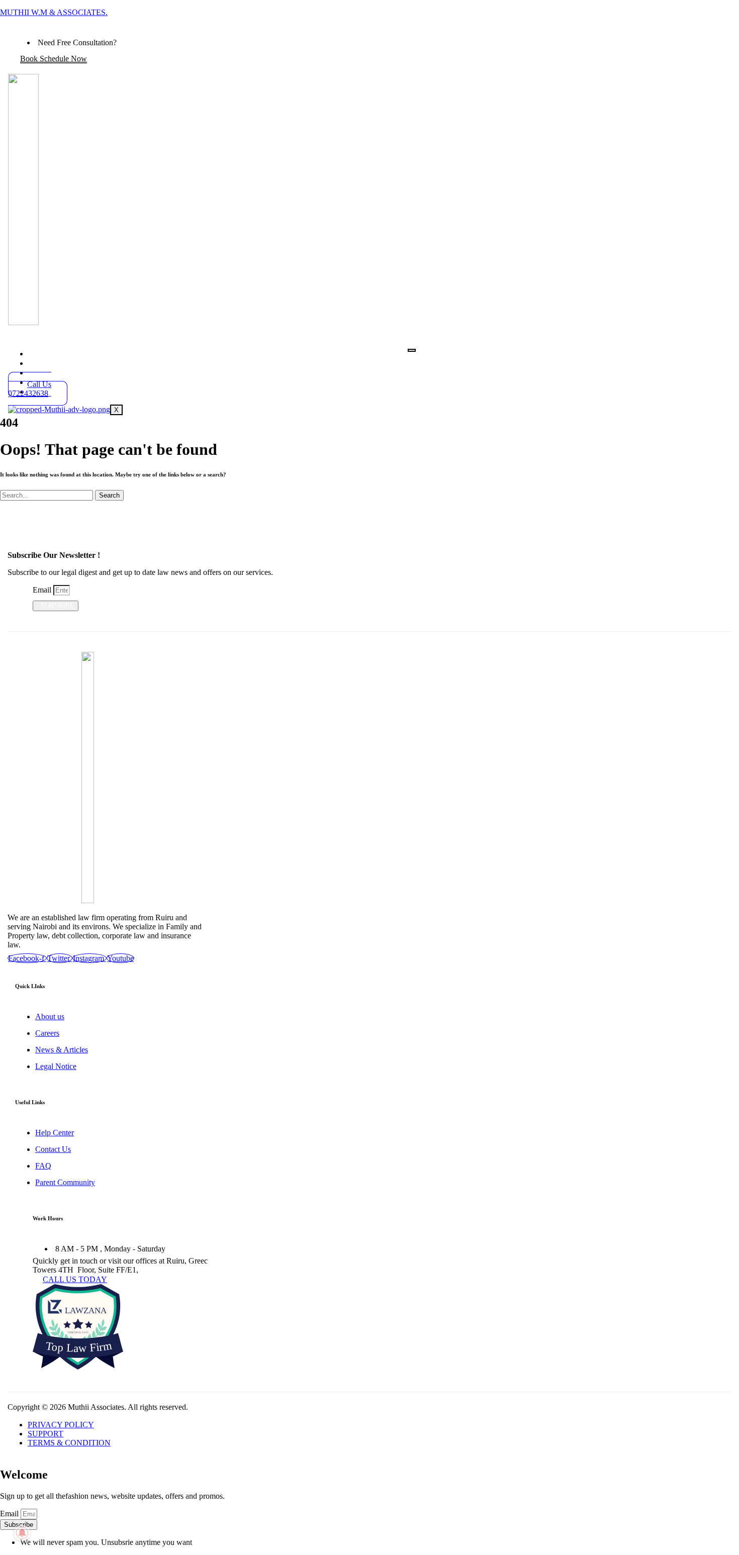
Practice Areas (72, 362)
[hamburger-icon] (412, 350)
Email (43, 590)
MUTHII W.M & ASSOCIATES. (54, 12)
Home (53, 353)
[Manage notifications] (22, 1533)
